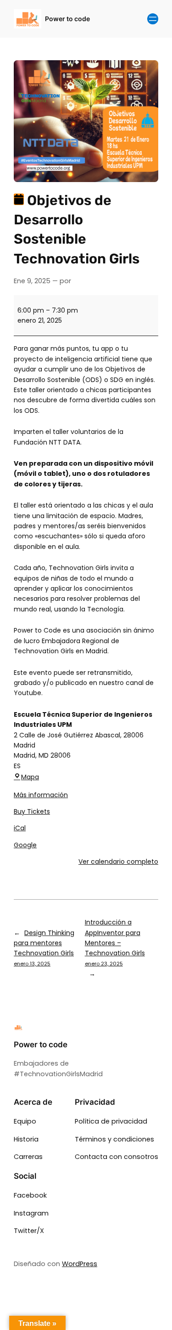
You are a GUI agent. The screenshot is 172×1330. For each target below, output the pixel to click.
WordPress (79, 1263)
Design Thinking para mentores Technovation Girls (44, 947)
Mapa (30, 777)
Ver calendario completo (118, 861)
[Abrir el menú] (152, 18)
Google (25, 845)
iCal (20, 828)
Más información (41, 794)
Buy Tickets (32, 811)
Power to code (67, 19)
